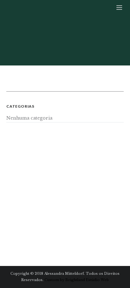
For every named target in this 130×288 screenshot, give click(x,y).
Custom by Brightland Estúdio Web (76, 280)
